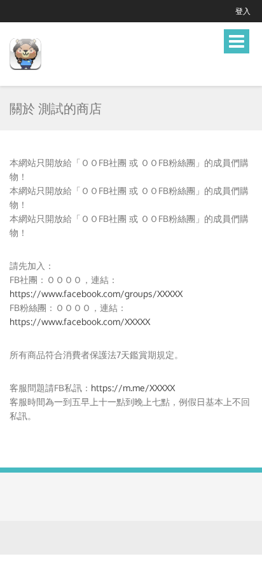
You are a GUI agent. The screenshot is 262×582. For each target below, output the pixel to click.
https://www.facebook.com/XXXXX (80, 321)
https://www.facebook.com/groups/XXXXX (96, 293)
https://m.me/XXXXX (133, 387)
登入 (243, 11)
